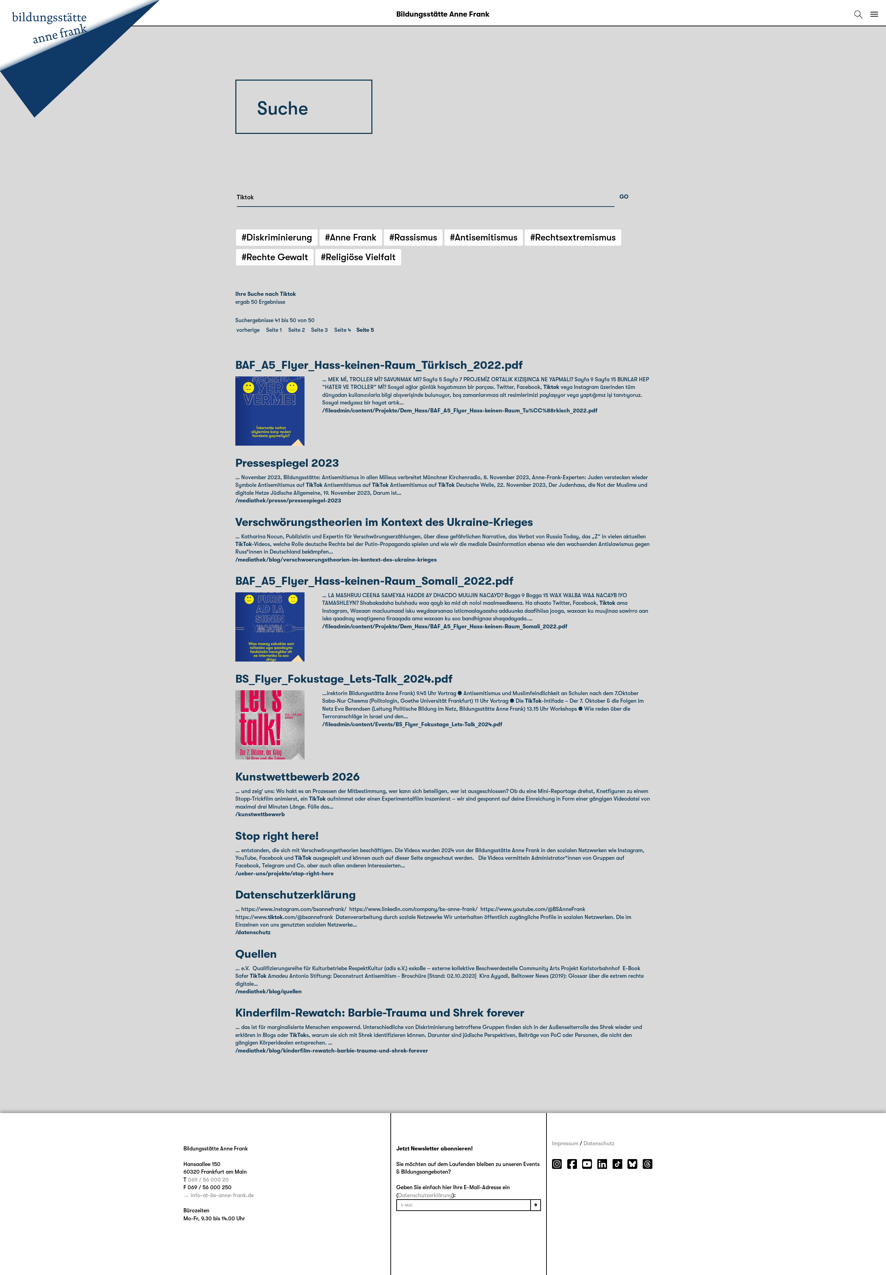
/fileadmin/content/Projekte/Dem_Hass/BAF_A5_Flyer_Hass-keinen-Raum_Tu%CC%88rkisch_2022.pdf (459, 411)
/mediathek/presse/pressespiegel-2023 (288, 501)
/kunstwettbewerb (260, 814)
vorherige (248, 330)
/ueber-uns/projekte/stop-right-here (284, 874)
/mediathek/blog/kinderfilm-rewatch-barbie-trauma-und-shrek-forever (331, 1051)
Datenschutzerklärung (295, 895)
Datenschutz (599, 1143)
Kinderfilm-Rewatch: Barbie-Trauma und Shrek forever (379, 1013)
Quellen (256, 954)
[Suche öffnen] (858, 14)
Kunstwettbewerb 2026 (297, 777)
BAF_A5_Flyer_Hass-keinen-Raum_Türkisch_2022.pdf (379, 365)
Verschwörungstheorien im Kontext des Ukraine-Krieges (384, 522)
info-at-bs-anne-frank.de (222, 1195)
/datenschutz (253, 932)
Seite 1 (274, 330)
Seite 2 (296, 330)
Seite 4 (342, 330)
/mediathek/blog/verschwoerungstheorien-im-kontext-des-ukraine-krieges (336, 560)
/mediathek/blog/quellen (268, 992)
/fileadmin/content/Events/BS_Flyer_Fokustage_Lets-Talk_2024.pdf (412, 724)
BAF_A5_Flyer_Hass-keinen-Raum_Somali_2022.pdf (374, 581)
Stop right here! (277, 836)
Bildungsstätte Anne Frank (442, 14)
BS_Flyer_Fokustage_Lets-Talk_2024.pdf (343, 679)
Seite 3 (319, 330)
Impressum (565, 1143)
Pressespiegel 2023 (287, 463)
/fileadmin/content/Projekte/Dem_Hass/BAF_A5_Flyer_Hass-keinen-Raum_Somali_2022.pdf (444, 626)
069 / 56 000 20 (208, 1180)
